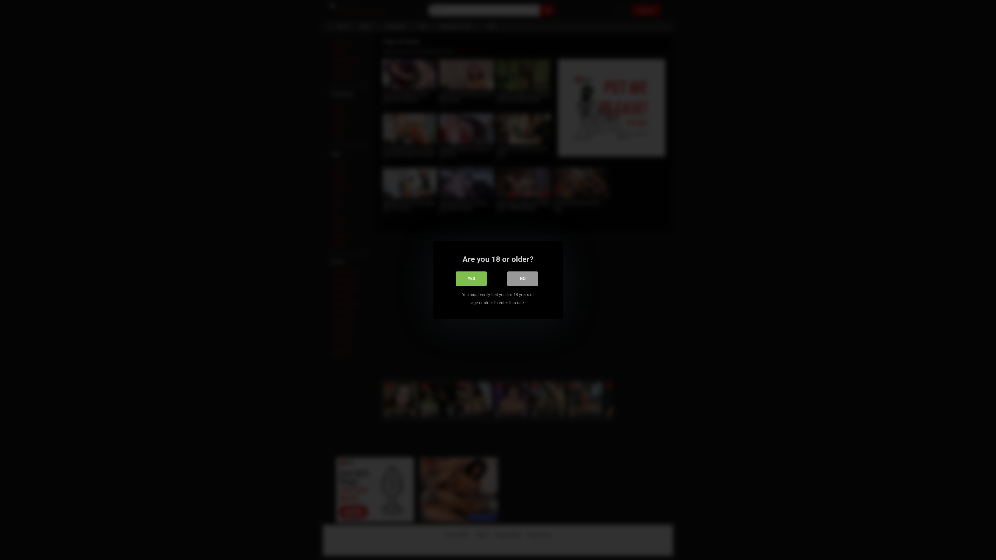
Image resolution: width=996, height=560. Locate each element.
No (523, 278)
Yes (471, 278)
